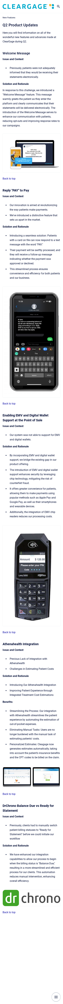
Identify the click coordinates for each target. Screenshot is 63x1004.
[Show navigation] (56, 997)
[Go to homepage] (28, 6)
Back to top (9, 178)
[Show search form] (58, 6)
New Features (9, 17)
